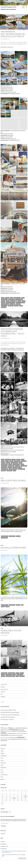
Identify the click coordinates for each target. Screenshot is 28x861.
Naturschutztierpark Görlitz (14, 735)
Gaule (20, 462)
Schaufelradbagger (17, 467)
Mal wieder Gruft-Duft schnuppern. (8, 717)
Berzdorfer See (17, 297)
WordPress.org (4, 848)
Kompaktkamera (5, 304)
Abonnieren (4, 825)
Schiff (21, 305)
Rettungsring (20, 674)
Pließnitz (18, 465)
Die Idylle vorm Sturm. (13, 547)
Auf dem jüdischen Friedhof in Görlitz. (8, 710)
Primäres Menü (26, 7)
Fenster (8, 462)
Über (2, 694)
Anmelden (3, 841)
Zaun (15, 470)
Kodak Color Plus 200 (10, 302)
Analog (7, 297)
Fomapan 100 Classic (8, 731)
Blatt (23, 459)
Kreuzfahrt (12, 304)
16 (25, 796)
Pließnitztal (24, 465)
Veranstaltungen (4, 774)
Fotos (13, 31)
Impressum (3, 696)
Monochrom (11, 465)
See (22, 604)
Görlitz (3, 733)
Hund (7, 733)
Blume (3, 461)
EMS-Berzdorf (13, 92)
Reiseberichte (3, 767)
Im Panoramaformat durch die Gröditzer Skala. (10, 714)
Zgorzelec (3, 740)
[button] (8, 55)
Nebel (14, 674)
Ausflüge (3, 31)
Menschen (3, 686)
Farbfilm (4, 729)
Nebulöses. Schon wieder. (11, 631)
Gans (16, 731)
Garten (18, 731)
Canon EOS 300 (17, 461)
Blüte (7, 461)
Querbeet (3, 691)
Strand (7, 739)
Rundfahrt (11, 305)
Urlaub (16, 328)
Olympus (18, 304)
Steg (17, 676)
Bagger (18, 459)
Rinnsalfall (4, 467)
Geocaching (22, 731)
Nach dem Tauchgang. (13, 480)
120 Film (6, 728)
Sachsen (16, 305)
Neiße (21, 735)
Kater (10, 733)
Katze (12, 733)
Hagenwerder (6, 453)
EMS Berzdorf (11, 299)
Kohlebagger (4, 465)
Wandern (21, 328)
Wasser (7, 606)
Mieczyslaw (24, 733)
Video (2, 777)
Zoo (6, 740)
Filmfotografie (8, 31)
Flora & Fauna (4, 684)
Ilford (10, 464)
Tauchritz (4, 307)
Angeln (13, 728)
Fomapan (2, 731)
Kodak (3, 302)
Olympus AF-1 (4, 305)
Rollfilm (16, 737)
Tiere (2, 769)
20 (14, 798)
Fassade (3, 462)
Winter (26, 739)
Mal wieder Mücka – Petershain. (7, 719)
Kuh (17, 733)
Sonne (3, 606)
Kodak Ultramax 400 (21, 302)
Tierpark (14, 739)
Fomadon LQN (21, 729)
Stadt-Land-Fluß (4, 689)
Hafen (3, 674)
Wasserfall (9, 470)
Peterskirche (8, 737)
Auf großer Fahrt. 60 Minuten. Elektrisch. (13, 35)
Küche (2, 765)
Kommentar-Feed (4, 846)
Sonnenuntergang (3, 739)
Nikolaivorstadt (3, 737)
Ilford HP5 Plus (16, 464)
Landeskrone (20, 733)
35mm (3, 297)
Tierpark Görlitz (19, 739)
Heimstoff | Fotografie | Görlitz (8, 7)
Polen (11, 737)
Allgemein (3, 748)
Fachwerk (24, 461)
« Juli (2, 803)
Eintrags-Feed (3, 844)
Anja (11, 297)
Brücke (11, 461)
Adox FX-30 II (8, 459)
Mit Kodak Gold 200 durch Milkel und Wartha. (10, 712)
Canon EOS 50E (4, 299)
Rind (14, 737)
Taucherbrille (4, 537)
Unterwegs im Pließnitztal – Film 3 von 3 (12, 333)
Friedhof (13, 731)
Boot (23, 297)
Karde (22, 464)
